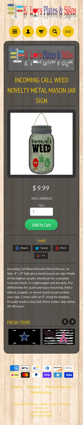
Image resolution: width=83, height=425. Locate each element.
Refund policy (41, 392)
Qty (41, 205)
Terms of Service (58, 386)
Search (17, 386)
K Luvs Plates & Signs (45, 403)
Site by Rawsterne (41, 411)
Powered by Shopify (41, 415)
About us (34, 386)
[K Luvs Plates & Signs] (41, 13)
